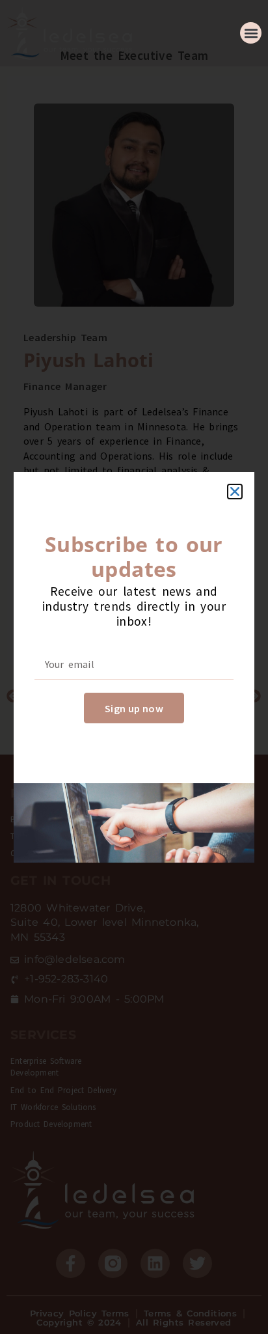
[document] (134, 667)
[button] (250, 33)
